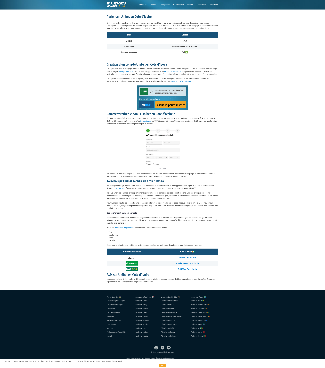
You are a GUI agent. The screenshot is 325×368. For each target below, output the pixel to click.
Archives (110, 328)
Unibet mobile (119, 188)
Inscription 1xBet (141, 301)
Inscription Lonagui (141, 304)
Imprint (109, 336)
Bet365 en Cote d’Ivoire (187, 269)
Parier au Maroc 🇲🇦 (198, 332)
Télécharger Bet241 (168, 304)
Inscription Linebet (141, 316)
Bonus (153, 5)
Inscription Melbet (141, 332)
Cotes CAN (110, 316)
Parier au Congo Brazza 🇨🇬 (200, 316)
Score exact (201, 5)
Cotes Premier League (115, 304)
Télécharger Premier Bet (169, 301)
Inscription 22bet (141, 312)
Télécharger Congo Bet (169, 324)
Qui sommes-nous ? (114, 320)
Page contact (111, 324)
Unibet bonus (145, 121)
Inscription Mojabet (141, 336)
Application (143, 5)
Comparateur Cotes (113, 312)
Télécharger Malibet (168, 328)
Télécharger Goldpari (168, 336)
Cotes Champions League (116, 301)
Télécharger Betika (168, 332)
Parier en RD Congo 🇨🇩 (199, 320)
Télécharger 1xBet (167, 308)
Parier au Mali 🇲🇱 (197, 328)
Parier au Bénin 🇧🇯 (197, 301)
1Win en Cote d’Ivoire (187, 257)
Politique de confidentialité (116, 332)
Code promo (165, 5)
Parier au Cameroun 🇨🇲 (199, 308)
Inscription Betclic (141, 324)
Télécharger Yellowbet (169, 312)
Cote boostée (178, 5)
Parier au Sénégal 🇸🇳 (198, 336)
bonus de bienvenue (172, 71)
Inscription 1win (140, 328)
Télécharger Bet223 (168, 320)
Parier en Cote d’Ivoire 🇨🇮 (200, 312)
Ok (162, 365)
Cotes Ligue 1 (111, 308)
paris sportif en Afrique (181, 81)
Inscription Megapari (142, 320)
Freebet (190, 5)
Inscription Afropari (141, 308)
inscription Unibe (126, 71)
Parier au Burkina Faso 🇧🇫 (200, 304)
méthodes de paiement (124, 227)
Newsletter (214, 5)
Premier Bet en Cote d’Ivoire (187, 263)
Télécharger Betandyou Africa (171, 316)
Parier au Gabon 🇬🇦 (198, 324)
